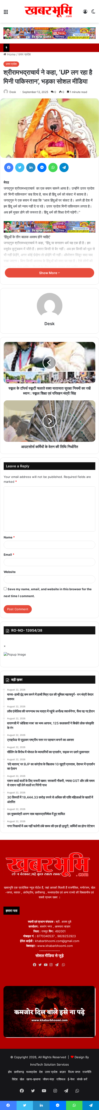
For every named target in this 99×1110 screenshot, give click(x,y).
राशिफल (60, 1079)
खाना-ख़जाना (33, 1079)
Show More (48, 273)
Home (11, 54)
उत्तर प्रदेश (24, 54)
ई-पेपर (71, 1079)
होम (10, 1072)
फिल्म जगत (74, 1072)
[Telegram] (64, 167)
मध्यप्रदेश (31, 1072)
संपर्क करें (82, 1079)
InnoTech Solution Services (49, 1064)
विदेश (14, 1079)
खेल (22, 1079)
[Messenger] (42, 167)
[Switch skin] (93, 13)
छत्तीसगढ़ (19, 1072)
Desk (12, 92)
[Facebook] (8, 167)
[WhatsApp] (53, 167)
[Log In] (85, 13)
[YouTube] (47, 965)
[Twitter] (19, 167)
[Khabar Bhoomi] (49, 11)
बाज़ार (63, 1072)
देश (41, 1072)
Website (10, 572)
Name (9, 537)
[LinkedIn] (30, 167)
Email (9, 554)
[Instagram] (52, 965)
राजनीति (86, 1072)
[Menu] (5, 13)
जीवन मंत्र (48, 1079)
